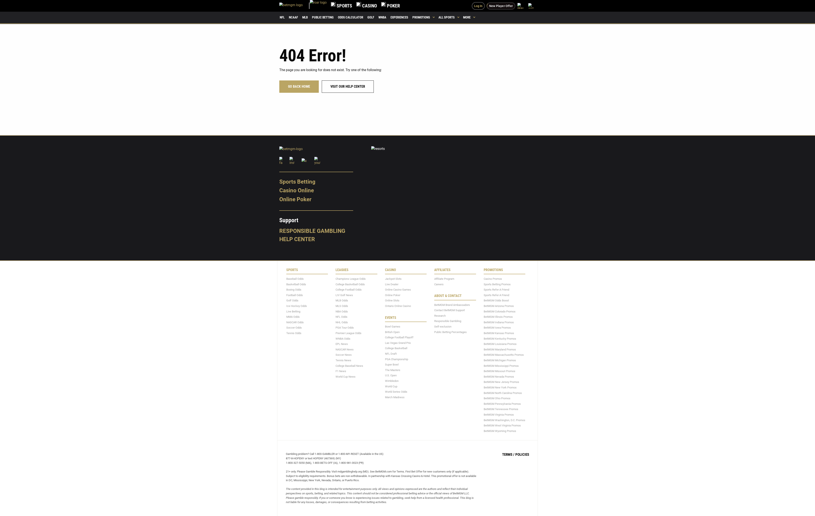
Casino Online (296, 190)
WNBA (382, 17)
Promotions (421, 17)
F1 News (341, 371)
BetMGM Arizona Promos (499, 306)
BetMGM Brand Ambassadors (452, 304)
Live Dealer (391, 284)
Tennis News (343, 360)
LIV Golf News (344, 295)
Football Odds (294, 295)
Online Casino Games (398, 289)
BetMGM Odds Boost (496, 300)
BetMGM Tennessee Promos (501, 409)
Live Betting (293, 311)
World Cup (391, 386)
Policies (522, 454)
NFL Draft (391, 353)
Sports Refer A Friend (496, 289)
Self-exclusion (442, 326)
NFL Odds (341, 316)
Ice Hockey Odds (296, 306)
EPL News (342, 344)
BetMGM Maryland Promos (500, 349)
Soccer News (344, 354)
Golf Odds (292, 300)
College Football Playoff (399, 337)
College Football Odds (349, 289)
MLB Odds (342, 300)
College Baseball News (349, 365)
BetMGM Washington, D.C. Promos (504, 420)
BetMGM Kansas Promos (499, 333)
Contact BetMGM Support (449, 310)
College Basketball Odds (350, 284)
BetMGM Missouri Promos (499, 371)
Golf (370, 17)
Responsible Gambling (312, 230)
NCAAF (293, 17)
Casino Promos (493, 278)
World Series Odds (396, 391)
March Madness (395, 397)
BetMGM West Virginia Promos (502, 425)
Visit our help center (347, 86)
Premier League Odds (348, 333)
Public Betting (323, 17)
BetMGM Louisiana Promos (500, 344)
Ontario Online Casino (398, 306)
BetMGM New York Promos (500, 387)
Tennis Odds (293, 333)
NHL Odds (342, 322)
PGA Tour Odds (345, 327)
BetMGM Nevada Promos (499, 376)
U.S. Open (391, 375)
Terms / (508, 454)
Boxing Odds (293, 289)
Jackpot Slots (393, 278)
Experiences (399, 17)
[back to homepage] (318, 6)
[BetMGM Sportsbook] (294, 6)
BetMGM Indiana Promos (499, 322)
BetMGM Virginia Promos (499, 414)
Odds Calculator (350, 17)
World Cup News (346, 376)
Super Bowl (392, 364)
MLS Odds (342, 306)
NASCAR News (345, 349)
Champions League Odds (351, 278)
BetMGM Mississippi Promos (501, 365)
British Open (392, 331)
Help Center (297, 239)
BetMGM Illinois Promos (498, 316)
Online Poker (295, 199)
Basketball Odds (296, 284)
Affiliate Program (444, 278)
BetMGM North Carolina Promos (503, 392)
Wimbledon (392, 380)
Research (440, 315)
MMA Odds (293, 316)
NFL (282, 17)
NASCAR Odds (295, 322)
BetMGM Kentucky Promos (500, 338)
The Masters (392, 369)
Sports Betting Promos (497, 284)
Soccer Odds (294, 327)
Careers (439, 284)
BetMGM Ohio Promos (497, 398)
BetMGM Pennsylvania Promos (502, 403)
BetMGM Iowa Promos (497, 327)
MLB (305, 17)
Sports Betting (297, 181)
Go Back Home (299, 86)
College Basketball (396, 348)
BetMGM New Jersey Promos (501, 382)
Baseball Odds (295, 278)
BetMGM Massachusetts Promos (504, 354)
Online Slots (392, 300)
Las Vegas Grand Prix (398, 342)
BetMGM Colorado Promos (500, 311)
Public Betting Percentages (450, 331)
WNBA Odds (343, 338)
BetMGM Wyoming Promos (500, 430)
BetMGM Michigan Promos (500, 360)
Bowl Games (392, 326)
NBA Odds (342, 311)
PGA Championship (396, 359)
